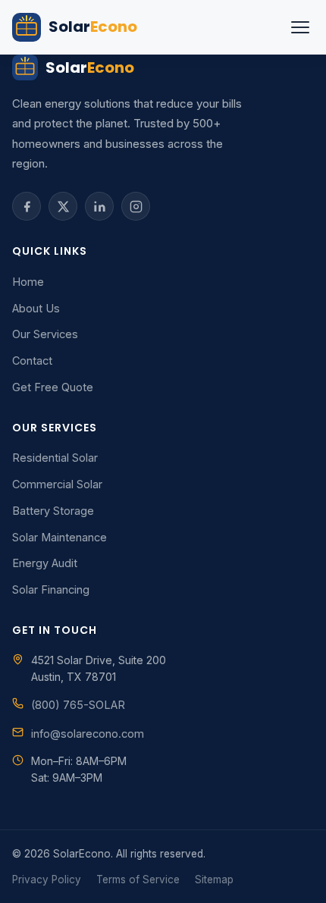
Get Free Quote (52, 387)
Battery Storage (53, 510)
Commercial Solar (57, 484)
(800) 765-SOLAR (78, 704)
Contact (32, 360)
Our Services (45, 334)
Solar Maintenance (59, 537)
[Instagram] (135, 206)
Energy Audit (44, 563)
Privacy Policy (46, 879)
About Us (36, 308)
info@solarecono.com (87, 733)
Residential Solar (55, 457)
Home (28, 281)
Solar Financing (50, 589)
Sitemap (214, 879)
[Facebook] (26, 206)
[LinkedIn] (99, 206)
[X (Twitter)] (63, 206)
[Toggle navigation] (300, 27)
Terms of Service (138, 879)
